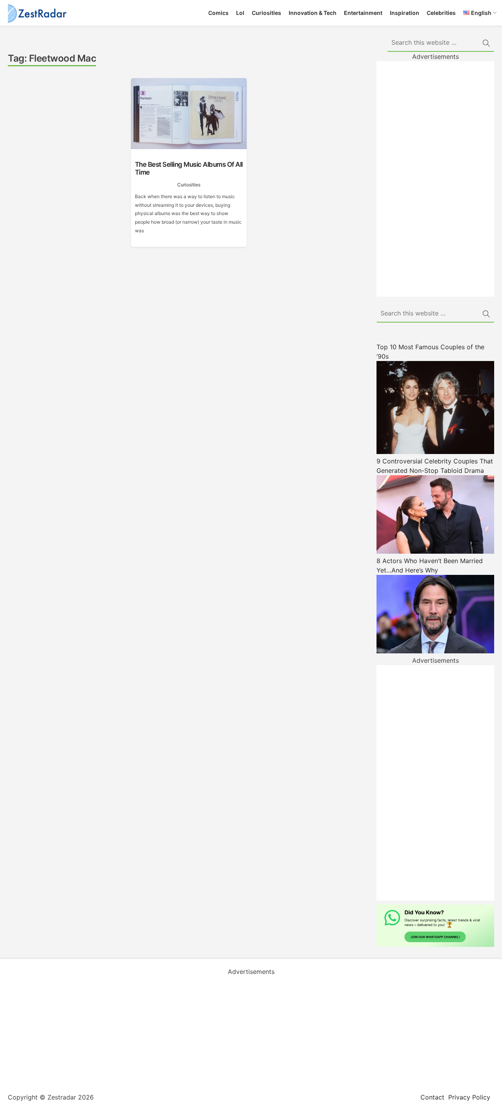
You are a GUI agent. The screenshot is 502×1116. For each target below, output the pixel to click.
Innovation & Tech (312, 12)
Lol (240, 12)
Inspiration (404, 12)
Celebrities (441, 12)
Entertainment (363, 12)
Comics (218, 12)
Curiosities (266, 12)
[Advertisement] (435, 179)
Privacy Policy (469, 1097)
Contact (432, 1097)
